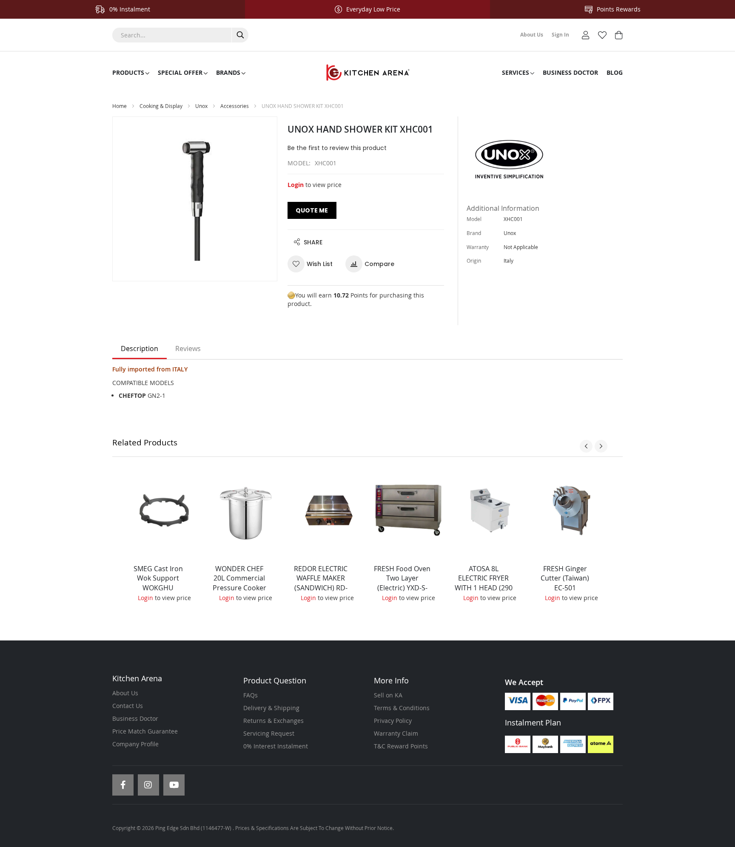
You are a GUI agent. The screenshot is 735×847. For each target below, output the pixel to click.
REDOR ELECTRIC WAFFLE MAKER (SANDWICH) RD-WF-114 (321, 583)
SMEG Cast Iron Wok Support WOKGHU (158, 578)
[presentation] (586, 446)
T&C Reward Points (401, 746)
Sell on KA (388, 695)
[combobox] (180, 35)
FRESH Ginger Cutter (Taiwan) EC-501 (565, 578)
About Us (125, 693)
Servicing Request (268, 733)
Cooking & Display (161, 105)
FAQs (250, 695)
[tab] (139, 349)
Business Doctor (135, 718)
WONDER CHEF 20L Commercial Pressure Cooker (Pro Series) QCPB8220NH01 (239, 588)
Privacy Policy (393, 721)
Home (119, 105)
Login (296, 185)
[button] (313, 263)
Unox (201, 105)
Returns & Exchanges (273, 721)
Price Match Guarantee (145, 731)
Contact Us (127, 706)
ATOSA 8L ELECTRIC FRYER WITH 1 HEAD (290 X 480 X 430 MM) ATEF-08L (484, 588)
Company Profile (135, 744)
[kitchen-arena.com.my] (367, 72)
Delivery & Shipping (271, 708)
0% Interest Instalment (275, 746)
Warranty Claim (396, 733)
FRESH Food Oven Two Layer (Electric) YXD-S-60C (402, 583)
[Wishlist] (602, 34)
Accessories (235, 105)
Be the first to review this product (337, 148)
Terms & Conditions (402, 708)
